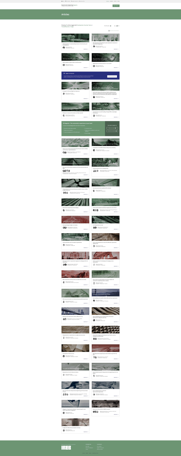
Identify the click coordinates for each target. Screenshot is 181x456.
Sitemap (83, 453)
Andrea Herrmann (68, 172)
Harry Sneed (102, 227)
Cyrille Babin (70, 47)
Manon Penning (70, 244)
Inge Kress (71, 227)
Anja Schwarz (75, 227)
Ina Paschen (102, 338)
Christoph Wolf (101, 282)
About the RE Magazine (89, 447)
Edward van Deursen (73, 318)
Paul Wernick (78, 192)
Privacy (90, 453)
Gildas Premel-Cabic (101, 149)
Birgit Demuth (106, 227)
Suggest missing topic (112, 76)
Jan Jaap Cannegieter (79, 318)
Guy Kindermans (70, 64)
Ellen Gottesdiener (71, 355)
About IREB (87, 446)
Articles (107, 1)
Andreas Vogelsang (114, 170)
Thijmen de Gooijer (105, 209)
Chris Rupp (71, 264)
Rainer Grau (100, 115)
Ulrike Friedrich (76, 264)
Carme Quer (110, 411)
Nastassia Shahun (70, 93)
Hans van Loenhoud (71, 209)
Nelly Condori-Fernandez (82, 172)
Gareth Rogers (70, 374)
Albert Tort (100, 319)
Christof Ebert (100, 264)
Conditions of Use (95, 453)
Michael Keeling (111, 209)
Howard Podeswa (101, 96)
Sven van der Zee (70, 337)
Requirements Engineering (69, 5)
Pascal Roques (101, 300)
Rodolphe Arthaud (70, 281)
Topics (116, 5)
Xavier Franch (109, 170)
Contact (87, 449)
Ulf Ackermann (102, 356)
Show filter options (106, 25)
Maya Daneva (73, 172)
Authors (115, 1)
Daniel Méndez (105, 170)
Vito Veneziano (83, 192)
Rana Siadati (74, 192)
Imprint (87, 453)
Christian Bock (101, 46)
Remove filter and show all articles (114, 30)
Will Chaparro (115, 209)
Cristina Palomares (105, 411)
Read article (85, 67)
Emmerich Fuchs (106, 338)
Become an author (100, 449)
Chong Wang (77, 172)
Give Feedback (99, 446)
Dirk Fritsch (106, 356)
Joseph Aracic (70, 412)
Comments (111, 1)
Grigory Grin (100, 190)
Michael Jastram (101, 375)
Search (118, 1)
